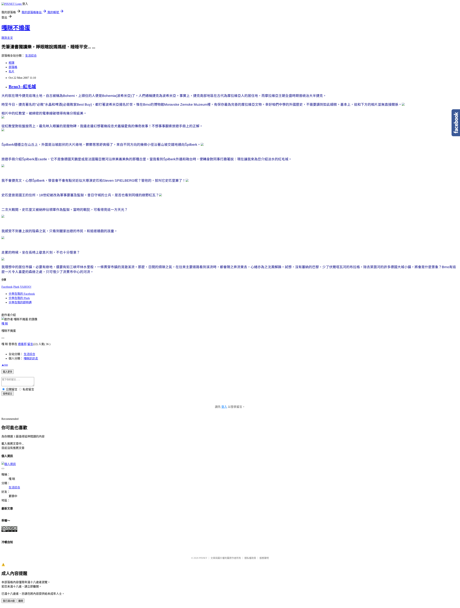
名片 (11, 71)
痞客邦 (22, 344)
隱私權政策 (250, 558)
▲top (4, 364)
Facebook (7, 286)
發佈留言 (7, 393)
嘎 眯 (4, 323)
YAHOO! (25, 286)
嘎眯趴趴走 (31, 358)
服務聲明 (264, 558)
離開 (20, 601)
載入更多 (7, 371)
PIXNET (203, 558)
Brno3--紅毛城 (22, 86)
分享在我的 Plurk (19, 298)
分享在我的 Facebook (22, 293)
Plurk (16, 286)
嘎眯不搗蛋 (15, 28)
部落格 (13, 67)
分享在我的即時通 (20, 302)
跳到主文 (7, 37)
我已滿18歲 (9, 601)
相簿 (11, 62)
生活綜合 (31, 55)
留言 (30, 344)
